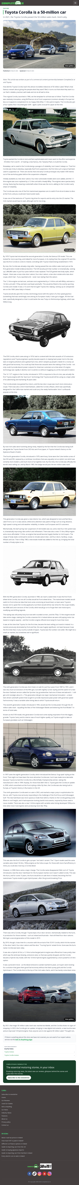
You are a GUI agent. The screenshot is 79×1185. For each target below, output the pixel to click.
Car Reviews (6, 1100)
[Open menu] (75, 3)
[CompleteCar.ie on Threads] (39, 1174)
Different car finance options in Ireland (14, 1144)
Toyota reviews (9, 1052)
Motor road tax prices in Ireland (12, 1138)
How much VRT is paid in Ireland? (13, 1141)
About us (4, 1119)
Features (5, 1116)
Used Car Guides (7, 1103)
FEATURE (6, 8)
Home (4, 1097)
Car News (5, 1110)
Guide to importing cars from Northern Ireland (17, 1153)
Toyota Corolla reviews (11, 1055)
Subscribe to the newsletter (18, 1078)
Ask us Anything (7, 1107)
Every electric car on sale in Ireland (13, 1156)
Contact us (5, 1125)
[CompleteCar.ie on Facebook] (29, 1174)
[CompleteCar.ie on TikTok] (34, 1174)
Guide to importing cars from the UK (14, 1147)
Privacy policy (6, 1122)
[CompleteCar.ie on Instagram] (49, 1174)
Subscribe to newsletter (10, 1094)
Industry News (6, 1113)
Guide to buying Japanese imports (13, 1150)
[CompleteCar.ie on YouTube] (44, 1174)
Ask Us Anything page (23, 1040)
